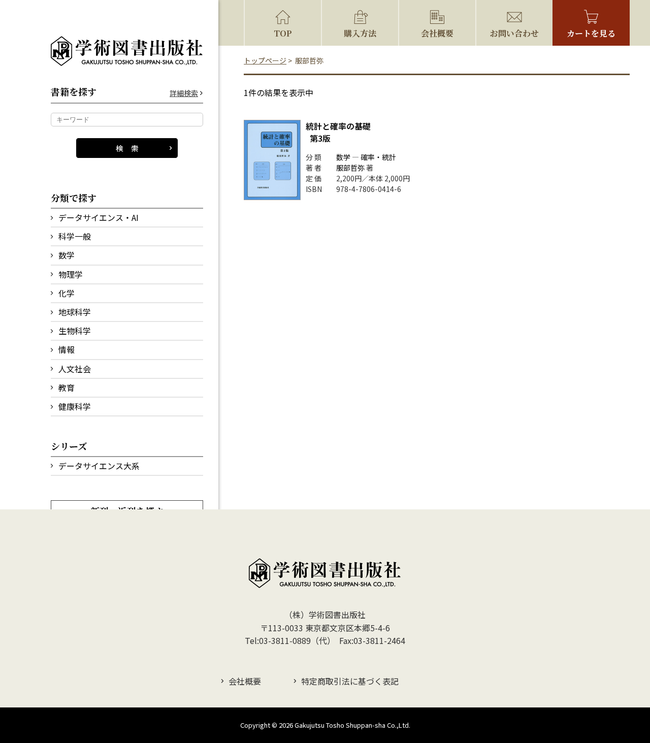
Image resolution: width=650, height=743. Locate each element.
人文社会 (74, 369)
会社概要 (437, 33)
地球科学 (74, 312)
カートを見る (591, 33)
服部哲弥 (350, 168)
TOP (283, 33)
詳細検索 (184, 93)
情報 (66, 349)
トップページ (265, 60)
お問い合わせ (514, 33)
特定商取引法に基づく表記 (350, 681)
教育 (66, 387)
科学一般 (74, 236)
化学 (66, 293)
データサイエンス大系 (99, 466)
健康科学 (74, 406)
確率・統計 (378, 157)
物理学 (70, 274)
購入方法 (360, 33)
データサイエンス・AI (98, 217)
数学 (66, 255)
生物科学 (74, 331)
